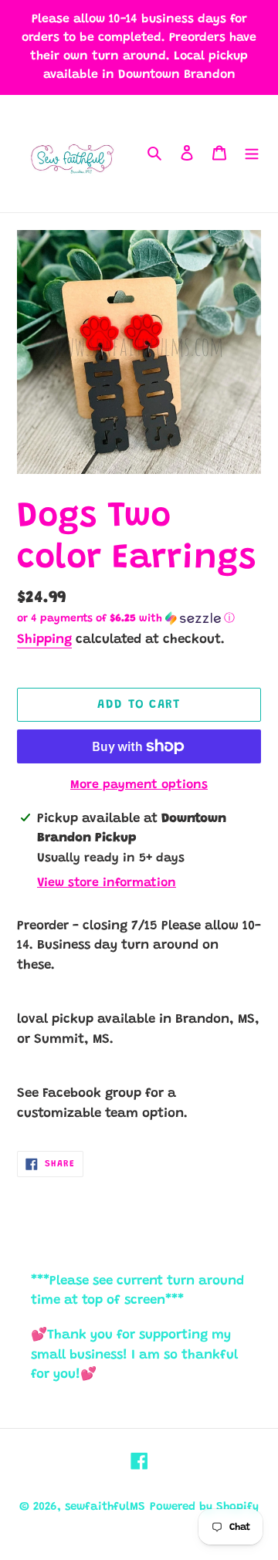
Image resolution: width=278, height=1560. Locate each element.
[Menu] (252, 154)
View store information (106, 883)
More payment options (139, 785)
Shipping (44, 640)
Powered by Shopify (204, 1507)
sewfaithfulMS (105, 1507)
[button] (126, 618)
